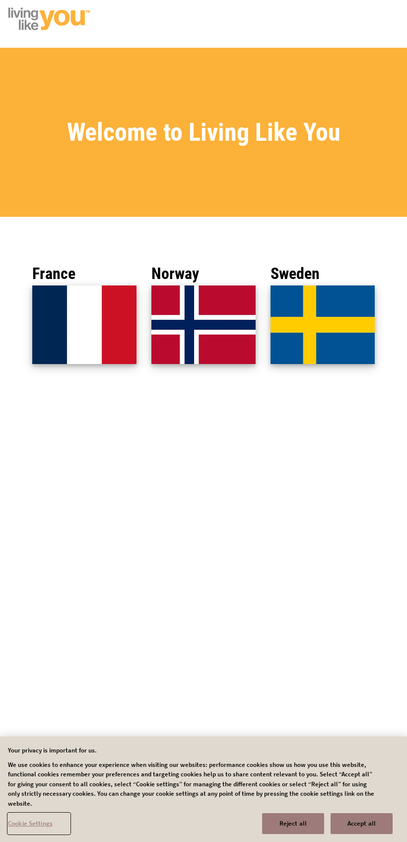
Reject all (293, 823)
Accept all (361, 823)
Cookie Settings (30, 823)
